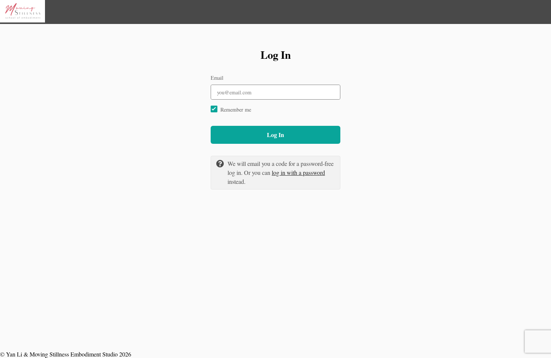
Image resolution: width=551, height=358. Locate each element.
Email (217, 77)
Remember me (235, 109)
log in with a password (298, 172)
